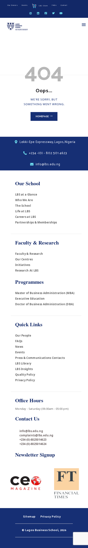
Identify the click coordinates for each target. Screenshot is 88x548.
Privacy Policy (25, 380)
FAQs (18, 341)
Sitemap (29, 517)
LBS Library (23, 363)
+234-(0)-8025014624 (33, 444)
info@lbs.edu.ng (31, 431)
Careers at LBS (25, 217)
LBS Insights (24, 369)
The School (23, 206)
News (19, 347)
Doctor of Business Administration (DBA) (44, 304)
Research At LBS (27, 270)
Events (20, 352)
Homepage (42, 116)
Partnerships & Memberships (36, 222)
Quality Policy (25, 374)
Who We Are (24, 200)
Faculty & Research (29, 254)
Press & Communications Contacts (40, 358)
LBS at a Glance (26, 194)
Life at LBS (22, 211)
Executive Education (30, 299)
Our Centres (24, 259)
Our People (23, 335)
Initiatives (22, 265)
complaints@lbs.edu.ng (36, 435)
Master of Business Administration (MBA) (45, 293)
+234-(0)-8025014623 (33, 440)
